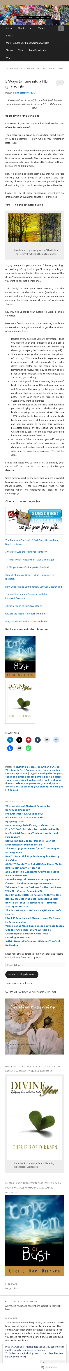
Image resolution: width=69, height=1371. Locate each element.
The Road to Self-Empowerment (23, 770)
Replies (12, 790)
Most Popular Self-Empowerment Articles (27, 43)
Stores (9, 50)
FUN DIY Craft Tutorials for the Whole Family (32, 829)
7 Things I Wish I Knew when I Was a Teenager (29, 559)
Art (31, 28)
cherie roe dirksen (15, 777)
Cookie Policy (18, 1356)
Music (21, 50)
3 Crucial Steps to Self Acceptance (23, 606)
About (21, 28)
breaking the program (50, 773)
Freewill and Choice (48, 767)
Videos (41, 28)
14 (60, 82)
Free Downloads (37, 50)
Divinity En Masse (25, 767)
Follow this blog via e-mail (21, 974)
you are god (56, 786)
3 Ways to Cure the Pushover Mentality (26, 551)
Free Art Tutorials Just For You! (24, 813)
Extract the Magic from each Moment (25, 613)
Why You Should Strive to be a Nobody (26, 621)
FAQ (8, 57)
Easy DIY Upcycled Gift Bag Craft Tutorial (29, 825)
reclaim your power (25, 783)
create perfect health (39, 777)
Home (9, 28)
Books (9, 35)
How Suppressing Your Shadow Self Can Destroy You (33, 586)
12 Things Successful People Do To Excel (27, 567)
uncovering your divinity (35, 786)
